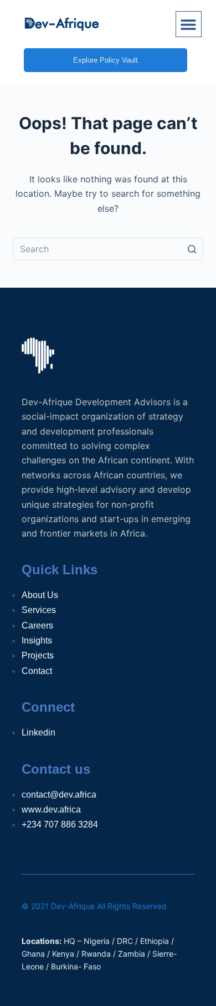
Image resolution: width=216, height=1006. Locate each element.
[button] (189, 24)
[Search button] (192, 249)
